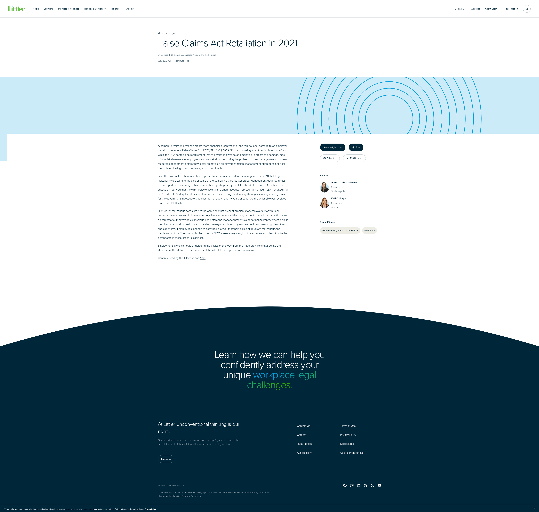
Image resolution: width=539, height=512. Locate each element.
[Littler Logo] (16, 8)
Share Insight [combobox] (329, 147)
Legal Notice (304, 444)
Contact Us (303, 426)
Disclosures (347, 444)
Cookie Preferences (352, 453)
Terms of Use (348, 426)
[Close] (534, 508)
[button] (345, 485)
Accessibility (304, 453)
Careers (301, 435)
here (202, 258)
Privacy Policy (348, 435)
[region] (269, 508)
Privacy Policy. (150, 509)
